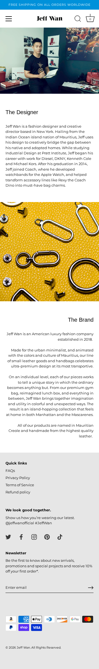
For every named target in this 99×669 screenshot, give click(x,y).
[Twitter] (8, 536)
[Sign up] (91, 587)
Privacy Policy (18, 477)
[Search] (78, 20)
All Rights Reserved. (46, 647)
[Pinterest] (47, 536)
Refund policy (18, 492)
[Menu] (9, 19)
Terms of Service (20, 485)
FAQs (10, 470)
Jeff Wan (23, 647)
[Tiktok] (60, 536)
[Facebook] (21, 536)
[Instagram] (34, 536)
